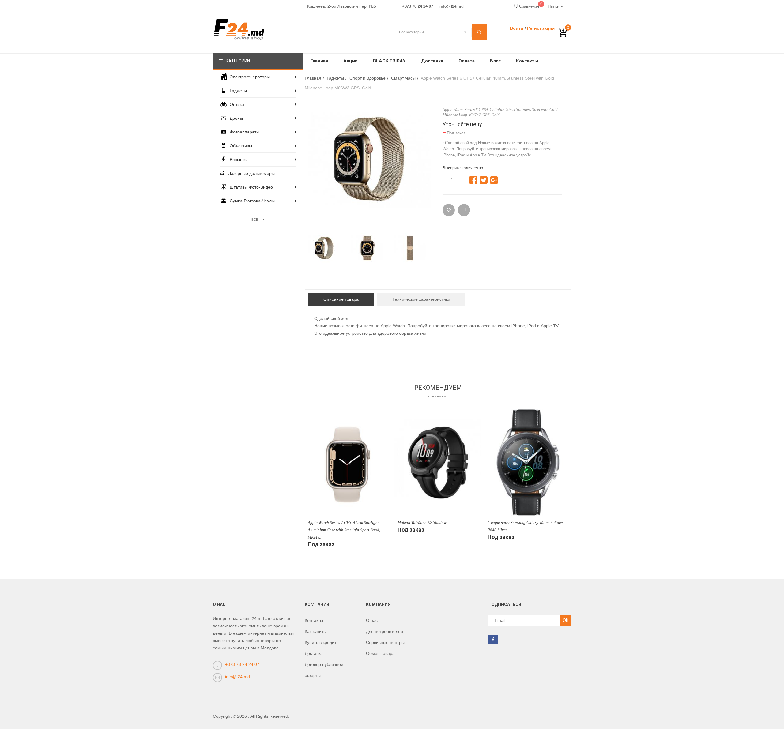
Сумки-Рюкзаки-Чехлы (252, 200)
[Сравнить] (464, 210)
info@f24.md (451, 6)
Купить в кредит (320, 642)
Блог (495, 61)
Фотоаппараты (244, 132)
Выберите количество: (463, 168)
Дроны (236, 118)
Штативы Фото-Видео (251, 187)
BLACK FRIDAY (389, 61)
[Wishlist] (449, 210)
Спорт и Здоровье (367, 78)
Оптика (237, 104)
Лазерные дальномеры (251, 173)
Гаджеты (238, 90)
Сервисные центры (385, 642)
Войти (516, 28)
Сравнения (530, 6)
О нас (372, 620)
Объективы (241, 145)
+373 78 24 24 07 (417, 6)
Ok (565, 620)
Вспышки (239, 159)
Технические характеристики (421, 299)
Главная (319, 61)
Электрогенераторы (250, 76)
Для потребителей (384, 631)
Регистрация (541, 28)
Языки (553, 6)
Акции (350, 61)
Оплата (466, 61)
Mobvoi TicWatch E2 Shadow (422, 522)
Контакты (527, 61)
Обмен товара (380, 653)
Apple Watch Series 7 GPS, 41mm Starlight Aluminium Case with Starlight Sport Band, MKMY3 (344, 529)
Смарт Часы (403, 78)
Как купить (315, 631)
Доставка (432, 61)
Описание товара (341, 299)
